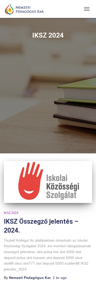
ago (60, 278)
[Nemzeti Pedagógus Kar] (26, 9)
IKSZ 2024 (11, 213)
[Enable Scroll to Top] (85, 295)
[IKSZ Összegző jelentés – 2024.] (48, 182)
